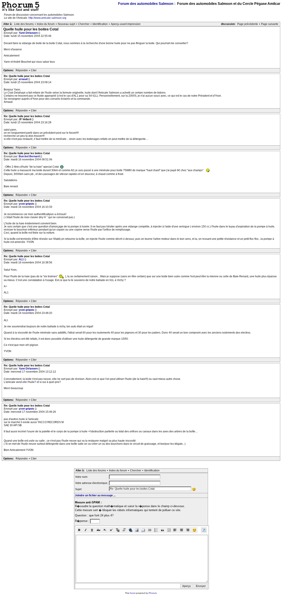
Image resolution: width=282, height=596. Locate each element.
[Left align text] (175, 530)
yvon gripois (27, 203)
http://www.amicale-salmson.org (47, 17)
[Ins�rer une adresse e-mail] (143, 530)
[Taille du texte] (124, 530)
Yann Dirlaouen (28, 32)
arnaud (23, 79)
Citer (34, 70)
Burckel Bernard (29, 156)
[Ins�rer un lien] (131, 530)
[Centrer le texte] (182, 530)
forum (132, 593)
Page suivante (269, 24)
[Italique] (86, 530)
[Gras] (79, 530)
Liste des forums (24, 24)
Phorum (153, 593)
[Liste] (156, 530)
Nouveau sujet (66, 24)
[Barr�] (99, 530)
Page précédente (247, 24)
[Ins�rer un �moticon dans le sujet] (194, 489)
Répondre (22, 70)
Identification (100, 24)
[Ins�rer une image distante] (137, 530)
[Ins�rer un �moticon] (194, 530)
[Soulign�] (92, 530)
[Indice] (105, 530)
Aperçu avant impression (126, 24)
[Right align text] (188, 530)
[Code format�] (169, 530)
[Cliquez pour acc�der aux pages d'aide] (204, 530)
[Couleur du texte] (118, 530)
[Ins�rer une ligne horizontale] (150, 530)
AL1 (21, 259)
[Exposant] (111, 530)
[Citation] (162, 530)
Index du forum (46, 24)
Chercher (83, 24)
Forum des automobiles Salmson (145, 4)
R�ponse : (82, 521)
